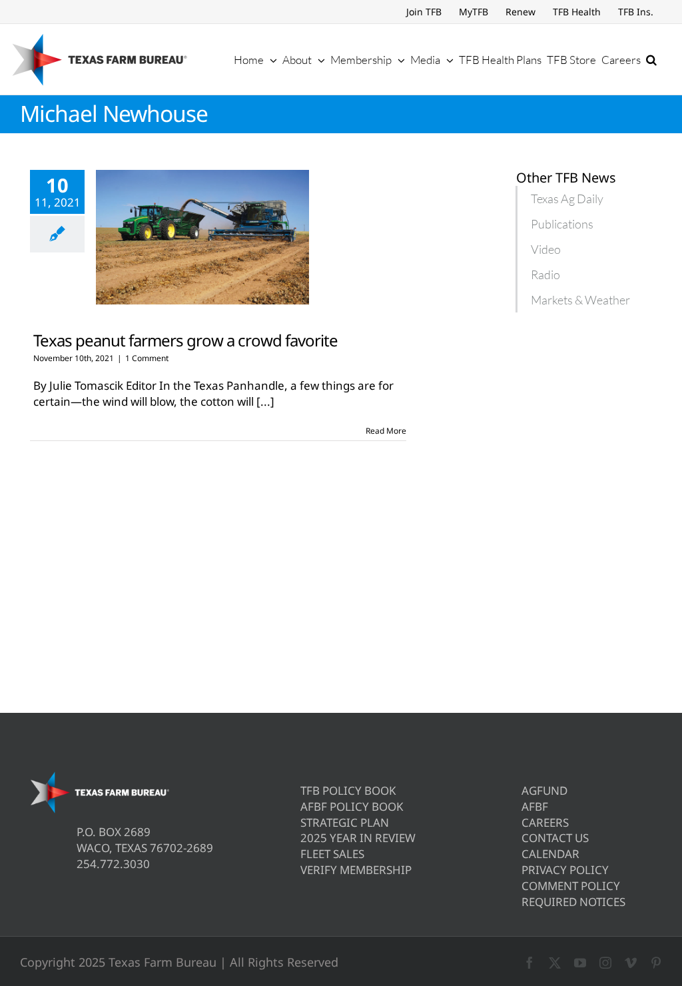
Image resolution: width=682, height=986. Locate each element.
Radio (545, 274)
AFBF (534, 806)
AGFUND (544, 790)
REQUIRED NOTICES (573, 901)
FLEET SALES (332, 853)
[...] (265, 401)
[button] (651, 59)
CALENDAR (550, 853)
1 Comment (147, 358)
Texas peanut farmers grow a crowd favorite (185, 340)
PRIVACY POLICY (565, 869)
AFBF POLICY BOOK (352, 806)
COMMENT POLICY (570, 885)
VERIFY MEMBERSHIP (356, 869)
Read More (386, 430)
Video (546, 249)
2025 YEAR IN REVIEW (358, 837)
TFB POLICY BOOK (348, 790)
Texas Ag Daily (567, 198)
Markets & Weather (580, 299)
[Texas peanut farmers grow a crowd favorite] (202, 237)
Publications (562, 224)
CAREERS (545, 822)
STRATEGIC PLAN (344, 822)
